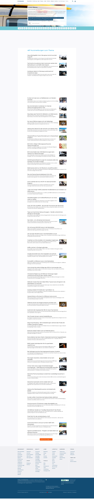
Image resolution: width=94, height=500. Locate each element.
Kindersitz (30, 19)
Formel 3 (58, 17)
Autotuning (37, 17)
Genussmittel (54, 456)
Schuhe (36, 468)
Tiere (53, 463)
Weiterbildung (62, 457)
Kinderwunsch (46, 466)
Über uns (72, 457)
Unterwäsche (37, 469)
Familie (48, 1)
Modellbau (45, 19)
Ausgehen (54, 451)
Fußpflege (37, 453)
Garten (53, 454)
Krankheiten (20, 463)
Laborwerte (20, 466)
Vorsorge (19, 472)
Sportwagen (42, 17)
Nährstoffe (29, 456)
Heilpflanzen (20, 462)
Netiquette (72, 454)
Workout (28, 464)
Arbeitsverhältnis (63, 453)
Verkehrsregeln (31, 17)
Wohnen (53, 468)
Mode (36, 465)
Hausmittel (20, 460)
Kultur (53, 459)
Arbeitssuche (62, 451)
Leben (45, 467)
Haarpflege (37, 456)
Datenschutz (69, 492)
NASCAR (49, 17)
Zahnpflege (37, 471)
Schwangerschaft (47, 470)
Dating (45, 453)
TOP (19, 28)
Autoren (71, 460)
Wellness (19, 474)
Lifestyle (52, 1)
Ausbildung (62, 454)
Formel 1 (62, 17)
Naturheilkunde (20, 469)
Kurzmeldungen (61, 1)
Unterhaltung (54, 465)
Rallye (46, 17)
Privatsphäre (74, 492)
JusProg (62, 484)
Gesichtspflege (38, 454)
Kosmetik (37, 463)
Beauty (41, 1)
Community (72, 451)
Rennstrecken (50, 19)
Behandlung (20, 456)
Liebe (45, 1)
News (19, 3)
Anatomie (19, 453)
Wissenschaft (54, 466)
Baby (44, 463)
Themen (22, 3)
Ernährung (34, 1)
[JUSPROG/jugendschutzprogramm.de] (65, 480)
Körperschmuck (38, 462)
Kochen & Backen (30, 454)
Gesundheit (29, 1)
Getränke (28, 453)
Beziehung (45, 451)
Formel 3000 (53, 17)
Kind (44, 464)
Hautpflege (37, 459)
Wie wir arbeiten (73, 461)
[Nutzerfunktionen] (75, 1)
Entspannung (20, 459)
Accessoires (37, 451)
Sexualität (45, 457)
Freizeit (53, 453)
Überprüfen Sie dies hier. (50, 488)
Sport (39, 1)
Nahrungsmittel (30, 457)
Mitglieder (72, 453)
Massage (19, 468)
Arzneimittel (20, 454)
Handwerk (54, 457)
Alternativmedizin (21, 451)
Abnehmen (29, 451)
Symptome (20, 471)
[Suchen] (29, 23)
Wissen (61, 459)
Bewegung (29, 463)
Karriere (56, 1)
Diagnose (19, 457)
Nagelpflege (37, 466)
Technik (53, 462)
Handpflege (37, 457)
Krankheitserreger (21, 465)
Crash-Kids (35, 19)
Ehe (44, 454)
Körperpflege (37, 460)
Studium (61, 456)
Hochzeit (45, 456)
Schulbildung (46, 469)
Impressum (65, 492)
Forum (67, 1)
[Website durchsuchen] (72, 1)
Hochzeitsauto (40, 19)
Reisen (53, 460)
